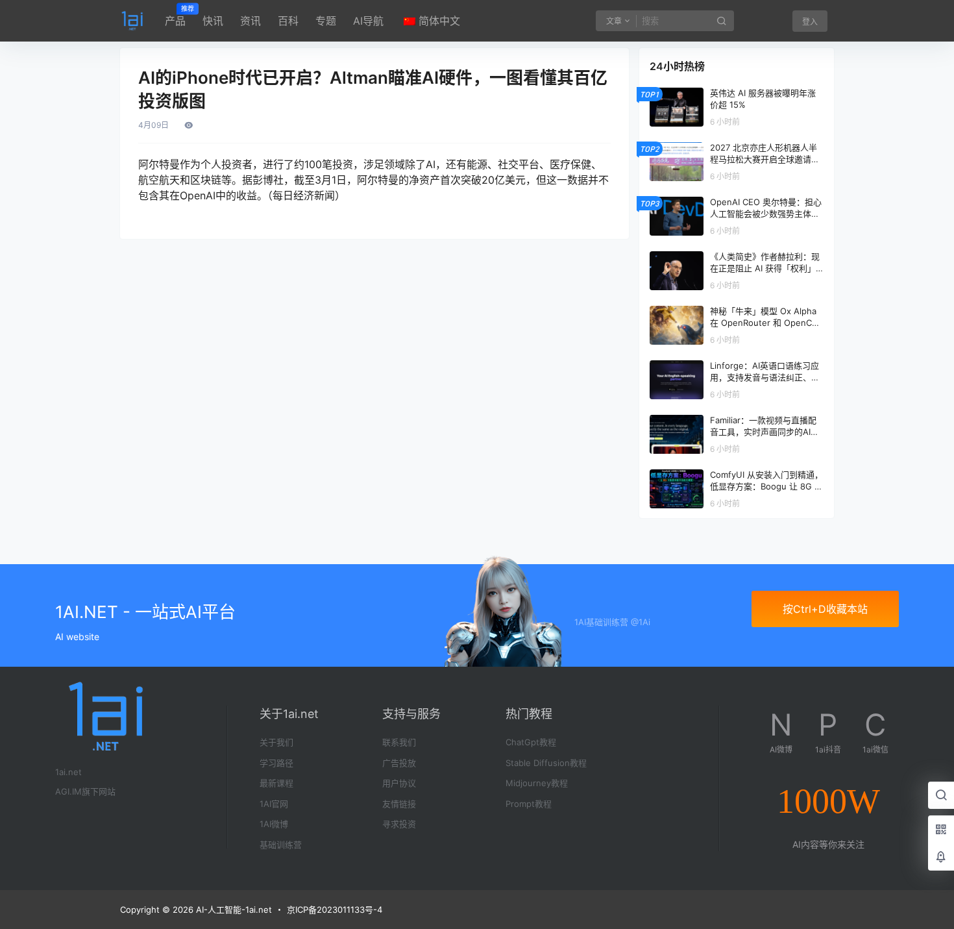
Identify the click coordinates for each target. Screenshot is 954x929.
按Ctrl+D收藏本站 (825, 608)
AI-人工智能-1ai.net (232, 909)
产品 (175, 16)
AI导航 (368, 20)
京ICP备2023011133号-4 (334, 909)
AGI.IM (68, 791)
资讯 (250, 20)
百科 (288, 20)
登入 (810, 22)
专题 (325, 20)
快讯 (212, 20)
